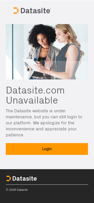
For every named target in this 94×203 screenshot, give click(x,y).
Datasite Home (33, 10)
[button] (47, 149)
